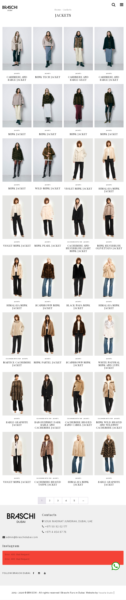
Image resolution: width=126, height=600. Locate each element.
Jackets (17, 73)
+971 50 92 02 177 (55, 527)
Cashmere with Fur (74, 242)
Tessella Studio (105, 592)
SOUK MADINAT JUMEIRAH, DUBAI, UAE (68, 521)
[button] (122, 4)
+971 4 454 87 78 (55, 532)
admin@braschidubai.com (21, 537)
